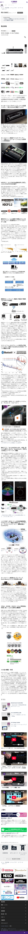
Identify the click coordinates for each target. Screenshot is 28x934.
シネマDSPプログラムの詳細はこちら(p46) (10, 442)
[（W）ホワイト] (12, 70)
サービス (3, 907)
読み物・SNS (4, 913)
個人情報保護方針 (4, 930)
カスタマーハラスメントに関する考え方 (17, 930)
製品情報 (3, 901)
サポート (3, 917)
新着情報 (3, 910)
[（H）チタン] (7, 70)
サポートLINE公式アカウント (9, 833)
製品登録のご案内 (6, 818)
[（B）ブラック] (3, 70)
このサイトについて (11, 928)
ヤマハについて (4, 923)
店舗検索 (3, 920)
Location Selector (4, 926)
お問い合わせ (4, 928)
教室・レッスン (4, 904)
